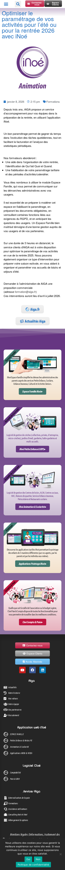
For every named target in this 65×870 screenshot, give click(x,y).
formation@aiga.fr (25, 292)
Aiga (32, 681)
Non (38, 859)
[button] (6, 4)
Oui (28, 859)
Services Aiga (31, 791)
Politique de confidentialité (33, 864)
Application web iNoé (31, 727)
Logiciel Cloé (31, 766)
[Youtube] (22, 670)
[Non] (60, 854)
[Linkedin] (42, 670)
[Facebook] (32, 670)
